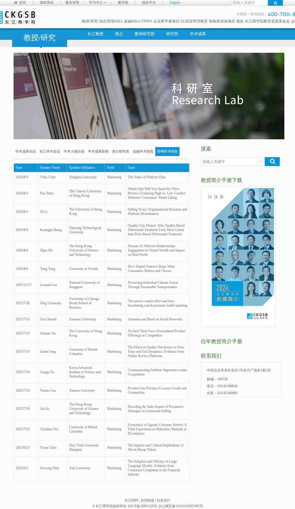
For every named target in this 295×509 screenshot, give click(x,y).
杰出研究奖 (120, 151)
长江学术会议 (49, 151)
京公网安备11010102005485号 (180, 506)
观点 (119, 34)
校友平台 (149, 3)
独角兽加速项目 (222, 21)
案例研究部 (145, 34)
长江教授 (95, 34)
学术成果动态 (25, 151)
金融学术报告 (143, 151)
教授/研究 (90, 21)
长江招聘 (131, 500)
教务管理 (72, 3)
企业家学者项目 (166, 21)
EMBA (146, 21)
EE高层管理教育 (194, 21)
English (175, 3)
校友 (240, 21)
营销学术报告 (167, 151)
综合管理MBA (111, 21)
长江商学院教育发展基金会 (267, 21)
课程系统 (47, 3)
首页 (22, 3)
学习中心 (96, 3)
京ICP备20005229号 (142, 506)
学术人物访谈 (74, 151)
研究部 (172, 34)
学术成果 (198, 34)
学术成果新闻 (98, 151)
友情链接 (147, 500)
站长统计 (164, 500)
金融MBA (132, 21)
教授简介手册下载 (221, 180)
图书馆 (123, 3)
